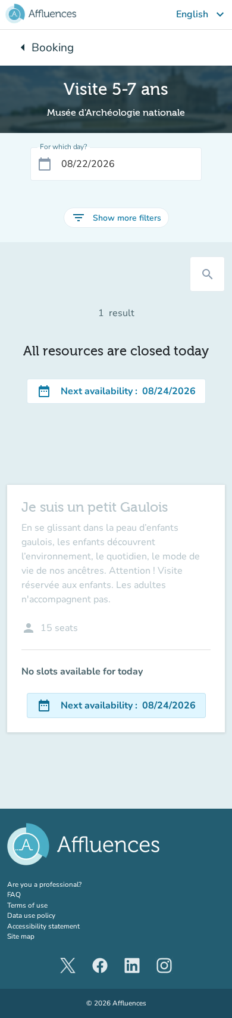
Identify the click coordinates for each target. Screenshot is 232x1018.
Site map (21, 936)
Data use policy (31, 915)
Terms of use (27, 905)
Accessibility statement (43, 926)
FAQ (14, 894)
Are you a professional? (59, 884)
